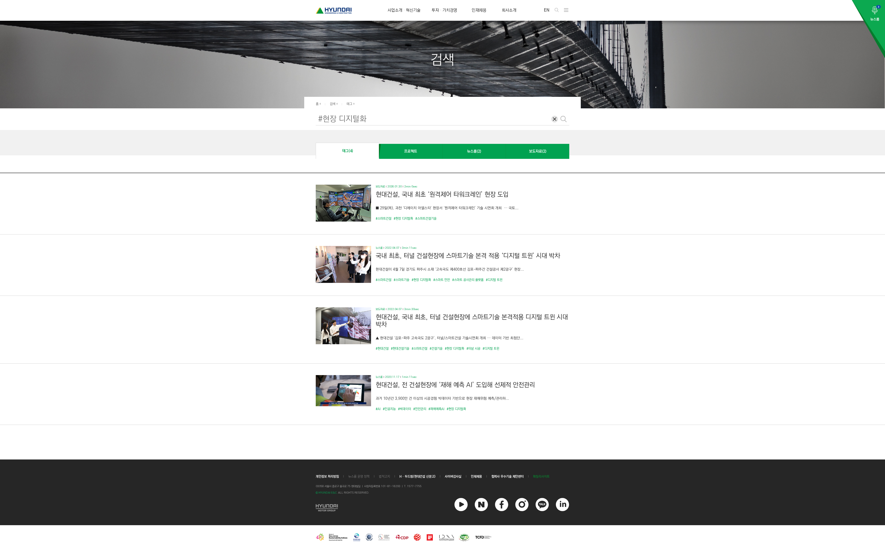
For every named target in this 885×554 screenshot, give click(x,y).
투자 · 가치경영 (444, 10)
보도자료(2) (537, 151)
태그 (349, 104)
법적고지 (384, 476)
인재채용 (479, 10)
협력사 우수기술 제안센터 (507, 476)
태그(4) (347, 151)
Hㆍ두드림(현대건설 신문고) (417, 476)
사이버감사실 (453, 476)
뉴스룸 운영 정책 (358, 476)
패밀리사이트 (541, 476)
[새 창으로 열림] (327, 507)
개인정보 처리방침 (327, 476)
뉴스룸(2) (474, 151)
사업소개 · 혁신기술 (404, 10)
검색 (332, 104)
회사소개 (509, 10)
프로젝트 (410, 151)
